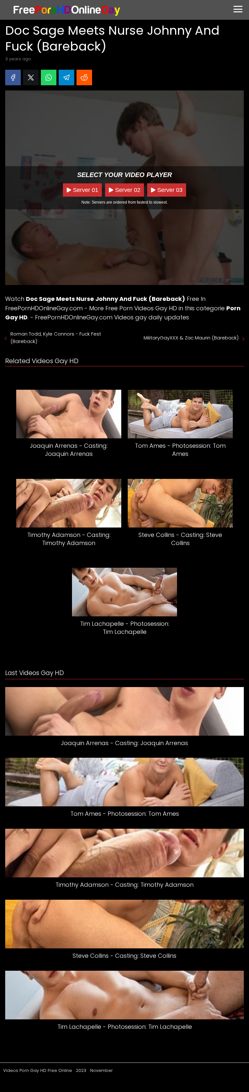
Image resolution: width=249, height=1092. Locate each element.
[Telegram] (66, 77)
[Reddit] (84, 77)
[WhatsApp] (48, 77)
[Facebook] (13, 77)
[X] (31, 77)
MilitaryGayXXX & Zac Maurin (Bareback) (191, 337)
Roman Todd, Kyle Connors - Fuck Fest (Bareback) (55, 337)
